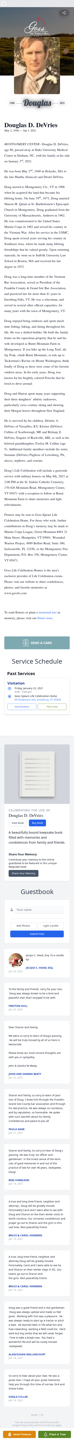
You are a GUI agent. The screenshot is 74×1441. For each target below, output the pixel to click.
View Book (18, 823)
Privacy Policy (27, 1425)
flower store (44, 618)
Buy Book (37, 823)
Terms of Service (46, 1425)
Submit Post (37, 934)
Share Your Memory (23, 873)
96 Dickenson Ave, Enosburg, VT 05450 (38, 699)
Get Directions (22, 706)
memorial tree (48, 612)
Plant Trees (52, 706)
